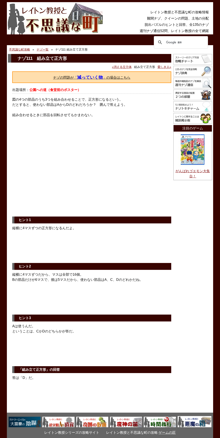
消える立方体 (123, 67)
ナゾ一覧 (43, 49)
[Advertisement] (91, 180)
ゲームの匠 (167, 432)
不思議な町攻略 (19, 49)
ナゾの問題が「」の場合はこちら (91, 77)
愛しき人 (163, 67)
